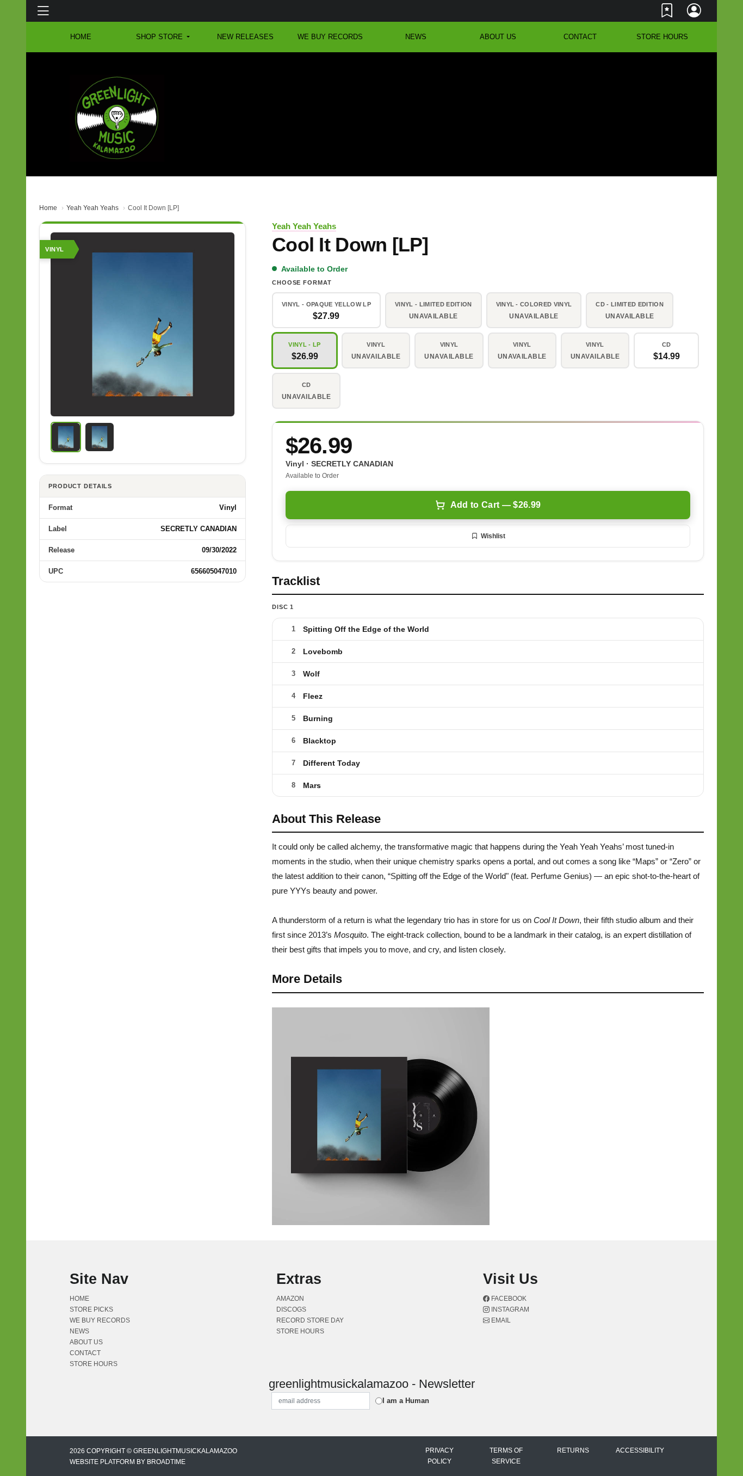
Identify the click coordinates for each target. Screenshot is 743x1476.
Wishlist (493, 536)
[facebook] (668, 72)
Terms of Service (506, 1456)
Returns (573, 1450)
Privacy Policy (439, 1456)
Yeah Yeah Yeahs (92, 208)
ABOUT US (498, 37)
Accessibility (640, 1450)
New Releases (245, 37)
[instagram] (670, 72)
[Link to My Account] (694, 12)
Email (500, 1320)
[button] (163, 37)
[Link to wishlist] (667, 12)
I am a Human (405, 1401)
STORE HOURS (662, 37)
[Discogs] (639, 80)
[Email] (672, 72)
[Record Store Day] (657, 80)
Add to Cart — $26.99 (495, 504)
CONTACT (580, 37)
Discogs (291, 1309)
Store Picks (91, 1309)
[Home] (117, 117)
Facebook (508, 1298)
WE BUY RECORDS (330, 37)
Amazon (290, 1298)
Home (48, 208)
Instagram (509, 1309)
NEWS (415, 37)
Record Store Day (310, 1320)
